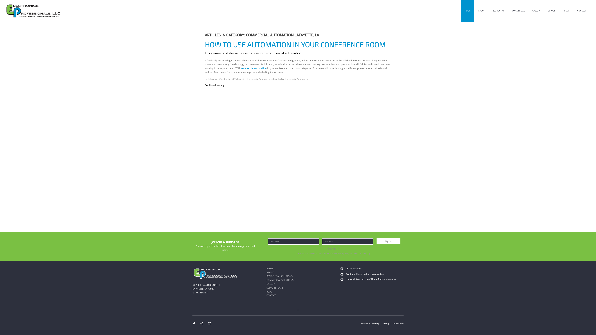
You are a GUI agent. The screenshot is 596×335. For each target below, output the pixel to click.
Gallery (536, 11)
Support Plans (274, 288)
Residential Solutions (279, 276)
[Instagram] (209, 324)
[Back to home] (33, 11)
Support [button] (552, 11)
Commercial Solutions (279, 280)
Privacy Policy (343, 254)
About (270, 273)
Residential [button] (498, 11)
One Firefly (375, 323)
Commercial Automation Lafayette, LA (265, 79)
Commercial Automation (296, 79)
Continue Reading (214, 85)
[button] (298, 310)
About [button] (481, 11)
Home (467, 11)
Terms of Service (359, 254)
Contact (581, 11)
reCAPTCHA (334, 249)
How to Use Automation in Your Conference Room (295, 44)
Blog (566, 11)
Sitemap (386, 323)
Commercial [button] (518, 11)
